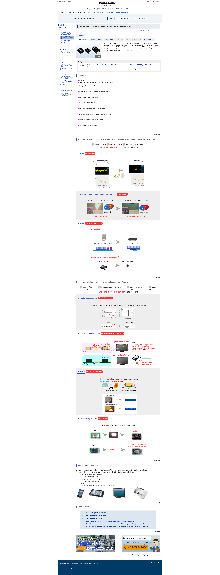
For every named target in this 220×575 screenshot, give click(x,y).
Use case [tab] (128, 39)
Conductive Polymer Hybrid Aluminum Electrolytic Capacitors (67, 46)
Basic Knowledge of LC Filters (94, 518)
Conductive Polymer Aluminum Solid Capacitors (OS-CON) (67, 41)
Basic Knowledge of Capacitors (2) (95, 515)
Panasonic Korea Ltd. (75, 565)
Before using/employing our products (142, 555)
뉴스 (122, 9)
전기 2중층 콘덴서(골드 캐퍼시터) (66, 69)
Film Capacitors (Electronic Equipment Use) (67, 87)
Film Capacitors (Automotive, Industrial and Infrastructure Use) (67, 94)
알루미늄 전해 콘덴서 (65, 49)
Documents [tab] (120, 39)
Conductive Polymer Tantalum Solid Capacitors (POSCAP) (112, 12)
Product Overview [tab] (82, 39)
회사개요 (62, 563)
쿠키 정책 (147, 1)
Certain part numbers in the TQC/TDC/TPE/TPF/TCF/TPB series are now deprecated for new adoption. (112, 69)
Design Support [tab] (109, 39)
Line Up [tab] (100, 39)
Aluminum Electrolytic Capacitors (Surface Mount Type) (67, 61)
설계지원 (117, 9)
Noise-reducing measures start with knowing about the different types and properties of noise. (115, 524)
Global (157, 1)
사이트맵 (67, 563)
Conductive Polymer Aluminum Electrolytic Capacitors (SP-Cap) (66, 33)
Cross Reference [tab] (148, 39)
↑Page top (157, 134)
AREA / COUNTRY (155, 563)
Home (62, 12)
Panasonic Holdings (86, 565)
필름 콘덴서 (62, 84)
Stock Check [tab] (137, 39)
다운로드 (110, 9)
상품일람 (89, 9)
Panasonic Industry (64, 565)
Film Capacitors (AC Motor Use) (67, 91)
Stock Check (141, 18)
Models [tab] (93, 39)
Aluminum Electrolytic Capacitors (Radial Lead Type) (66, 65)
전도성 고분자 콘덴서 (89, 12)
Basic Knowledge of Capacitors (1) (95, 513)
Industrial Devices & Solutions (64, 1)
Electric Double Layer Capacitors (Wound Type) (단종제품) (66, 81)
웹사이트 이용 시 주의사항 (77, 563)
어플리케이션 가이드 (100, 9)
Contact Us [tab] (81, 35)
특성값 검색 (124, 18)
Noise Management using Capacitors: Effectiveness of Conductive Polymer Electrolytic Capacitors (116, 526)
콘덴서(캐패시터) (77, 12)
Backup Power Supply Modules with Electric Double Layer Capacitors (66, 73)
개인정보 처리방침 (88, 563)
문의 (126, 9)
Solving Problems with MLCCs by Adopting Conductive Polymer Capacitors (109, 521)
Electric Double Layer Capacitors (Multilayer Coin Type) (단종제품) (67, 77)
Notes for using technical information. (150, 30)
